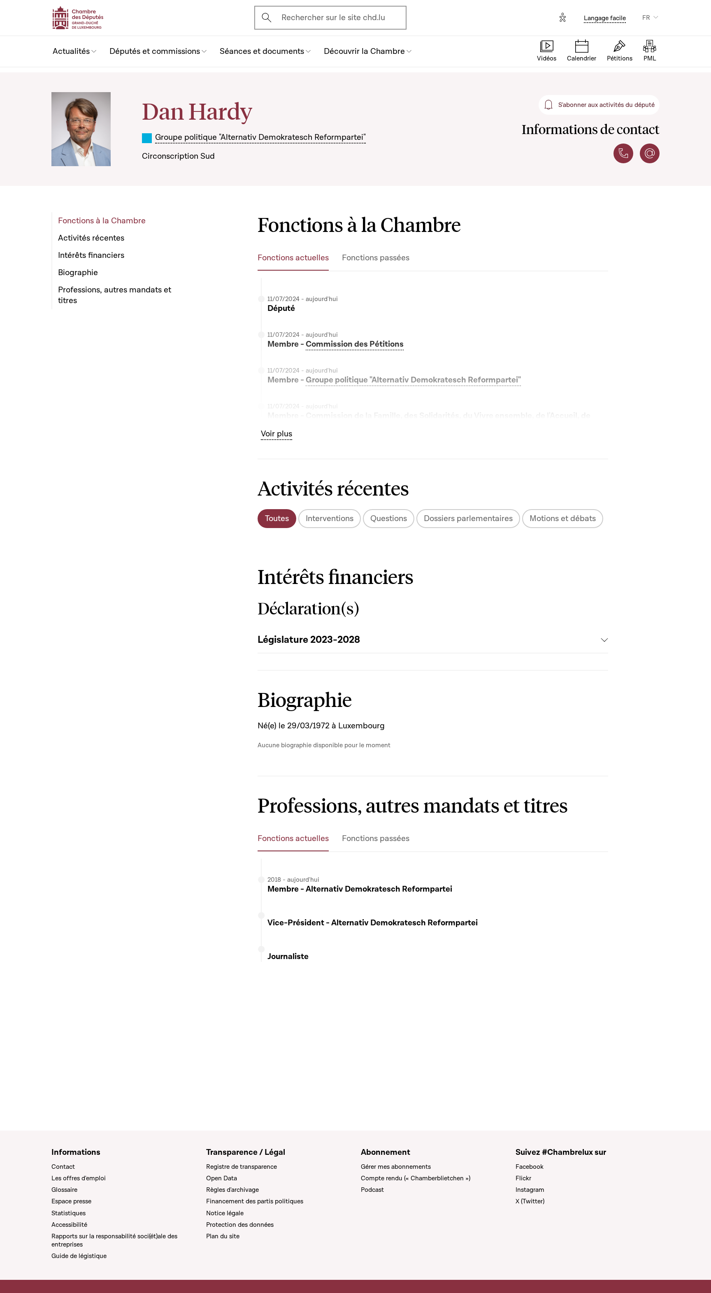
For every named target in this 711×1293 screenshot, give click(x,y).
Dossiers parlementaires (468, 518)
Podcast (372, 1190)
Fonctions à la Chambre (102, 221)
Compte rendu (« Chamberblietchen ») (415, 1178)
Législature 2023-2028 (309, 639)
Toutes (277, 518)
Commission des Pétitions (355, 344)
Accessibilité (69, 1225)
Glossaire (64, 1190)
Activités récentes (91, 238)
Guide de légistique (79, 1256)
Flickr (523, 1178)
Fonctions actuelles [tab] (293, 258)
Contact (63, 1167)
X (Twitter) (530, 1201)
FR (646, 18)
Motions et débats (563, 518)
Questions (388, 518)
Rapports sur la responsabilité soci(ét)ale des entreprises (114, 1240)
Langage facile (605, 18)
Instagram (530, 1190)
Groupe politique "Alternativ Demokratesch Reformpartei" (413, 380)
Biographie (78, 272)
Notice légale (225, 1213)
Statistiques (68, 1213)
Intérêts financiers (91, 255)
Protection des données (240, 1225)
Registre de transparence (241, 1167)
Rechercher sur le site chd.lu (333, 17)
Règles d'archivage (232, 1190)
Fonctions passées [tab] (375, 258)
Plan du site (222, 1236)
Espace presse (71, 1201)
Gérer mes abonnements (396, 1167)
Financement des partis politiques (254, 1201)
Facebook (530, 1167)
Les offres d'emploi (78, 1178)
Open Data (221, 1178)
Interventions (329, 518)
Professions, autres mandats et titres (114, 295)
